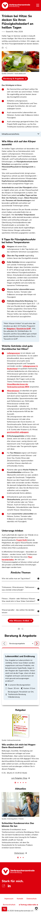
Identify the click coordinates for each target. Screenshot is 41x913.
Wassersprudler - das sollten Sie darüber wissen (18, 611)
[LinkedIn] (9, 886)
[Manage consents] (36, 908)
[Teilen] (6, 48)
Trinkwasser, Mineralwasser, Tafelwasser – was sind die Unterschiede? (19, 588)
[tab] (15, 782)
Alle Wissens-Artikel (19, 620)
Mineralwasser (13, 391)
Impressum (8, 898)
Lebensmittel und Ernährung (20, 656)
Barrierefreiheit (9, 904)
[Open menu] (4, 909)
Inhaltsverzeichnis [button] (10, 134)
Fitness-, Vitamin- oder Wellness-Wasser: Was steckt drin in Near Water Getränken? (18, 599)
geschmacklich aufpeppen (18, 432)
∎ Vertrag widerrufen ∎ (28, 904)
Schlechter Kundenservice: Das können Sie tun (18, 824)
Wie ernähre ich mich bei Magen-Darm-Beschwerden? (19, 746)
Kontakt (20, 898)
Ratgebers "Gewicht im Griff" (19, 328)
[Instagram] (3, 886)
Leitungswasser (13, 353)
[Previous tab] (4, 643)
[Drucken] (2, 48)
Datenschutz (32, 898)
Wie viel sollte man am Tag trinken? (16, 578)
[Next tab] (36, 643)
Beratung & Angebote (13, 78)
